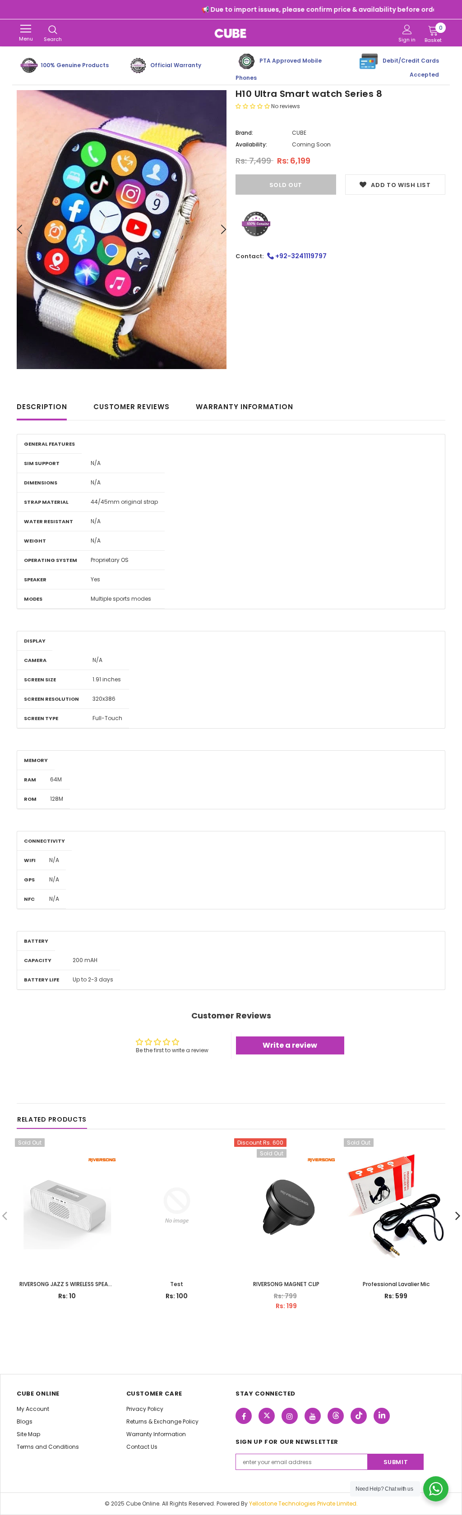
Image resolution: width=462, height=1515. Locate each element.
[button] (253, 106)
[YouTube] (313, 1416)
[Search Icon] (52, 30)
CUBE (299, 133)
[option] (121, 229)
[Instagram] (290, 1416)
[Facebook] (244, 1416)
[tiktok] (359, 1416)
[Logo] (231, 33)
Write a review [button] (290, 1045)
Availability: (251, 144)
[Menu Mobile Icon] (25, 28)
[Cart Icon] (433, 30)
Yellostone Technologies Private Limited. (303, 1503)
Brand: (244, 133)
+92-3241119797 (300, 255)
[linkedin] (382, 1416)
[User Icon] (407, 29)
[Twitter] (267, 1416)
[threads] (336, 1416)
